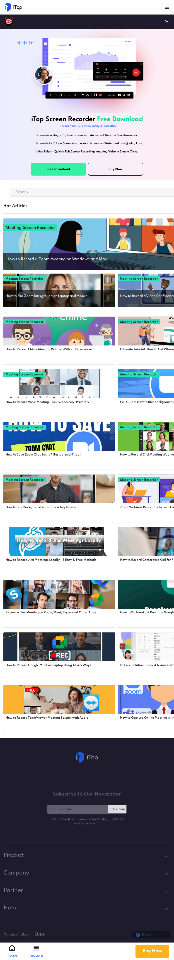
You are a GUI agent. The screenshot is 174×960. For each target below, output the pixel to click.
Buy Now (152, 951)
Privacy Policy (17, 934)
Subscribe (117, 809)
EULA (40, 934)
